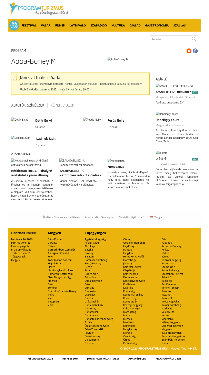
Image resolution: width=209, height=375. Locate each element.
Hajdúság (128, 246)
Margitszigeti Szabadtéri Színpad (175, 97)
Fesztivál (29, 25)
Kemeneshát (130, 277)
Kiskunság (129, 291)
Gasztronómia (157, 25)
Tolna (51, 294)
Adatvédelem (137, 358)
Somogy (52, 287)
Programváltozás (21, 249)
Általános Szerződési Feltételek (61, 217)
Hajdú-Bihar (55, 263)
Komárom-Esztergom (60, 274)
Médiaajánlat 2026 (21, 239)
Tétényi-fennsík (170, 287)
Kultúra (118, 25)
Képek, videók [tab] (62, 105)
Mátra (126, 315)
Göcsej (127, 239)
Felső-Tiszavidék (94, 329)
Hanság (127, 249)
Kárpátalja (129, 270)
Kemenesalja (130, 274)
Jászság (127, 263)
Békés (51, 246)
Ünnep (60, 25)
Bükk (87, 284)
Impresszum (70, 358)
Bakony (89, 253)
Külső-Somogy (131, 308)
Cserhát (89, 298)
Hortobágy (129, 260)
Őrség (126, 339)
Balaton (89, 256)
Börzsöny (90, 277)
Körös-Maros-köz (133, 294)
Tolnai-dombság (171, 305)
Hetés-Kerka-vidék (133, 256)
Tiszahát (166, 294)
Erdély (88, 322)
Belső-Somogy (93, 263)
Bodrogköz (91, 274)
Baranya (53, 242)
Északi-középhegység (97, 326)
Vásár (45, 25)
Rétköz (165, 249)
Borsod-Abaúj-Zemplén (62, 249)
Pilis (164, 239)
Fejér (51, 256)
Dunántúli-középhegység (99, 319)
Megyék (15, 260)
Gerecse (89, 343)
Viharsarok (168, 319)
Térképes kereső (20, 253)
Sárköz (165, 253)
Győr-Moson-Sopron (60, 260)
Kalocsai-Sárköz (132, 267)
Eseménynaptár (20, 246)
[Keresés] (193, 39)
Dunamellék (91, 312)
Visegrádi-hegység (172, 326)
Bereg (88, 267)
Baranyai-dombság (96, 260)
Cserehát (90, 294)
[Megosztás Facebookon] (195, 50)
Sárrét (165, 256)
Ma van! (14, 25)
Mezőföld (128, 322)
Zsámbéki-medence (173, 339)
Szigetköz (167, 277)
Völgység (167, 329)
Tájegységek (18, 256)
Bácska (89, 249)
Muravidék (129, 326)
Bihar (88, 270)
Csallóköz (90, 291)
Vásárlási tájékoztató (131, 217)
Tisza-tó (166, 291)
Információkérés (20, 242)
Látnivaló (77, 25)
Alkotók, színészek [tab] (27, 105)
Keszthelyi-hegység (134, 281)
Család (135, 25)
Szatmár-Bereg (170, 270)
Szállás (179, 25)
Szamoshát (168, 263)
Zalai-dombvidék (171, 332)
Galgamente (92, 339)
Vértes (165, 315)
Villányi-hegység (171, 322)
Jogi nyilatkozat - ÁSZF (103, 358)
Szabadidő (98, 25)
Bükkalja (89, 287)
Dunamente (91, 315)
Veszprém (54, 301)
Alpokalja (90, 246)
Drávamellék (92, 301)
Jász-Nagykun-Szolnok (60, 270)
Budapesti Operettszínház (171, 164)
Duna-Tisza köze (94, 305)
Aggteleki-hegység (95, 239)
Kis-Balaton (129, 284)
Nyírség (127, 332)
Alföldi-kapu (92, 242)
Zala (50, 305)
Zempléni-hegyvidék (173, 336)
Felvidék (89, 332)
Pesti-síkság (130, 343)
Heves (51, 267)
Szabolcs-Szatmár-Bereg (62, 291)
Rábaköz (167, 242)
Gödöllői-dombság (134, 242)
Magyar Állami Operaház (170, 125)
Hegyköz (128, 253)
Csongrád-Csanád (58, 253)
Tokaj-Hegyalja (170, 301)
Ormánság (129, 336)
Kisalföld (128, 287)
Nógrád (52, 281)
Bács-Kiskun (55, 239)
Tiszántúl (167, 298)
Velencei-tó (168, 312)
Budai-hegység (93, 281)
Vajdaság (167, 308)
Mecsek (127, 319)
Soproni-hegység (171, 260)
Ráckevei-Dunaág (171, 246)
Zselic (165, 343)
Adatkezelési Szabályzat (99, 217)
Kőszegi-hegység (132, 305)
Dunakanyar (92, 308)
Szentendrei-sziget (172, 274)
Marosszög (129, 312)
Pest (50, 284)
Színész (40, 127)
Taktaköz (167, 281)
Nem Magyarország (59, 277)
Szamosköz (168, 267)
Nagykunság (130, 329)
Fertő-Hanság (92, 336)
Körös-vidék (130, 301)
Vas (50, 298)
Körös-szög (130, 298)
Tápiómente (169, 284)
